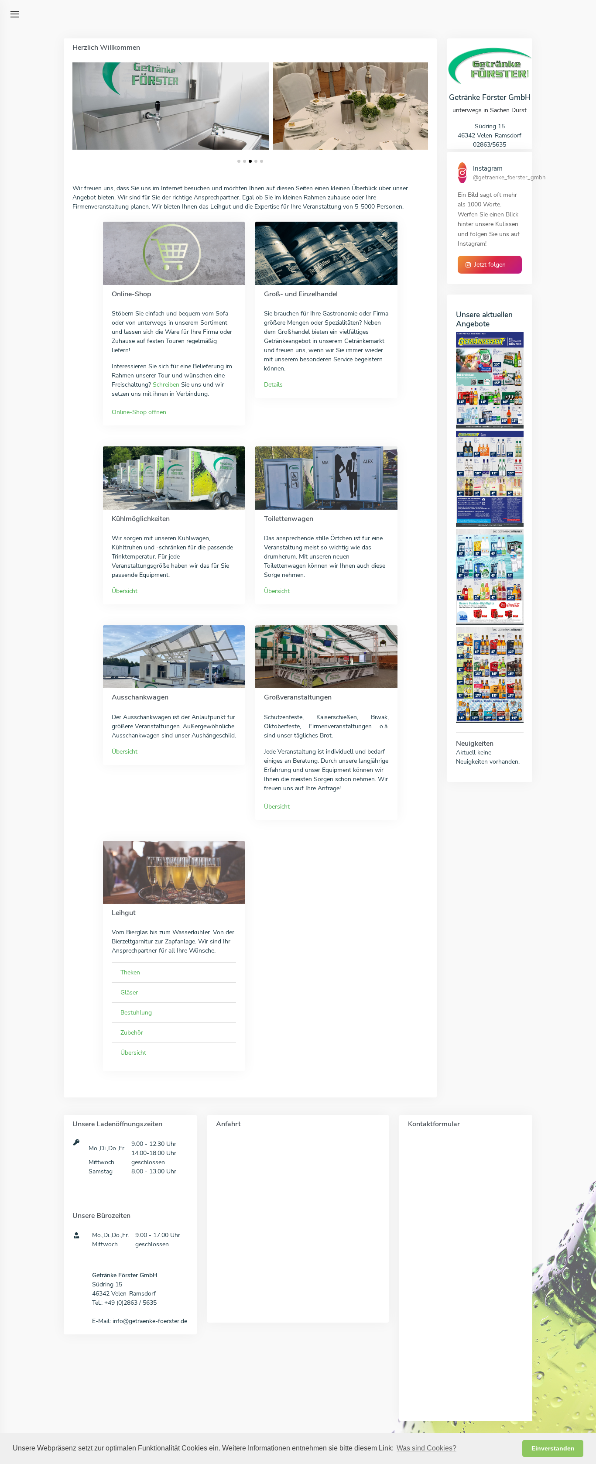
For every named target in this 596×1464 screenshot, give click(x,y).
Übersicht (124, 591)
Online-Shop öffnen (139, 412)
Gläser (129, 992)
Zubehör (131, 1033)
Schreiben (166, 385)
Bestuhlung (136, 1012)
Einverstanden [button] (553, 1448)
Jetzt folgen (490, 265)
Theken (130, 972)
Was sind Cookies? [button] (426, 1448)
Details (273, 385)
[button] (238, 161)
